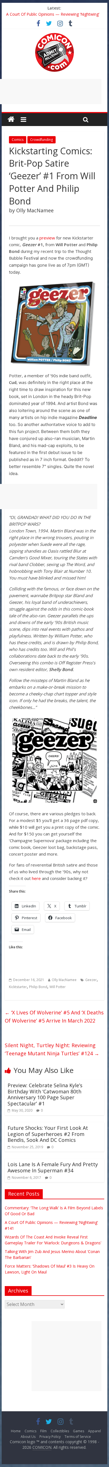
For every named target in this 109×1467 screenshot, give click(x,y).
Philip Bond (38, 986)
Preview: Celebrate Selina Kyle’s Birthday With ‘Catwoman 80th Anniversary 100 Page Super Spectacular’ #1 (45, 1094)
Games (78, 1431)
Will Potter (57, 986)
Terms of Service (78, 1436)
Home (16, 1431)
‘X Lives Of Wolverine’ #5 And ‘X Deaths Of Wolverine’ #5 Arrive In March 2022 (54, 1016)
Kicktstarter (18, 986)
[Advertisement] (66, 1356)
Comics (17, 139)
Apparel (94, 1431)
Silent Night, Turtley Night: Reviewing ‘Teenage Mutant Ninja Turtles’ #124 (52, 1049)
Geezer (91, 979)
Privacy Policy (50, 1436)
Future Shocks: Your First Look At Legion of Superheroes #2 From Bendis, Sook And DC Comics (48, 1133)
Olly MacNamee (64, 979)
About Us (28, 1436)
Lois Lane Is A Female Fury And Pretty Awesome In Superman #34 (53, 1167)
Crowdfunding (41, 139)
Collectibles (60, 1431)
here (36, 878)
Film (43, 1431)
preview (47, 238)
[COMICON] (54, 35)
